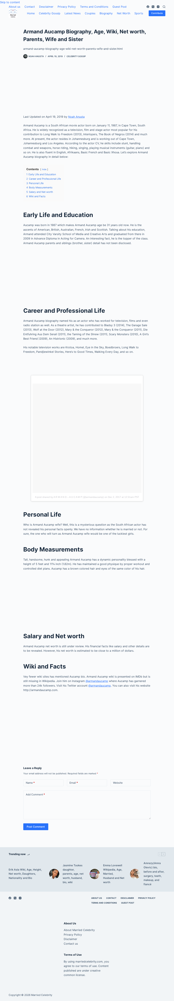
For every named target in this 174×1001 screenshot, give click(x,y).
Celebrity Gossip (49, 13)
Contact (29, 6)
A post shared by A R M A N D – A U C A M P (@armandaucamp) (69, 497)
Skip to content (10, 2)
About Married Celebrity (79, 930)
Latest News (73, 13)
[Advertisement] (87, 89)
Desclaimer (46, 6)
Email (73, 782)
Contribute (157, 13)
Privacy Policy (67, 6)
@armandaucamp (97, 681)
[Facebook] (148, 6)
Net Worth (123, 13)
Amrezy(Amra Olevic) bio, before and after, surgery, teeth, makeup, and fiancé (154, 874)
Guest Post (119, 6)
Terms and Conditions (94, 6)
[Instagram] (158, 6)
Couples (90, 13)
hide (44, 169)
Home (31, 13)
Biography (106, 13)
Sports (138, 13)
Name (30, 782)
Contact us (71, 943)
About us (14, 6)
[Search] (164, 6)
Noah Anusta (76, 116)
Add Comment (35, 794)
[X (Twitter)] (153, 6)
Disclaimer (70, 939)
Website (118, 782)
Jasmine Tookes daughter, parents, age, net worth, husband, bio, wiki (73, 874)
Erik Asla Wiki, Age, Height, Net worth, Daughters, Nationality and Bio (25, 874)
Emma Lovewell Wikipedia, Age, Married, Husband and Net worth (113, 874)
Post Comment (36, 826)
